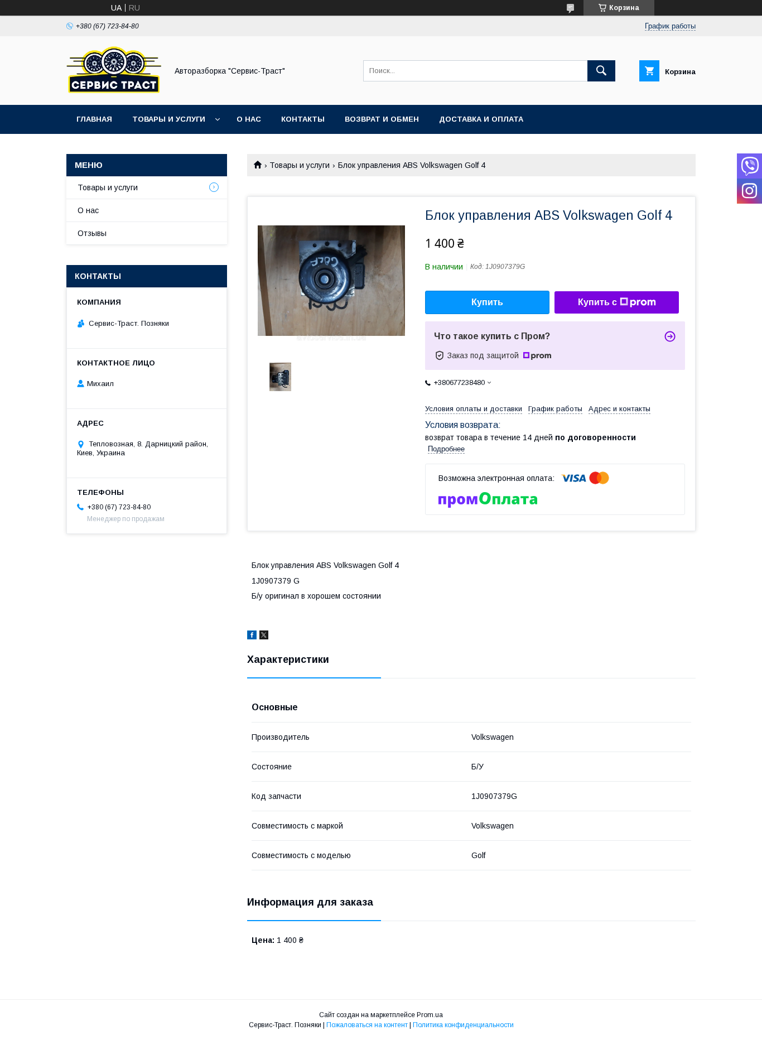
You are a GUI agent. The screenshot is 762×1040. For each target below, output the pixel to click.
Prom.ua (430, 1015)
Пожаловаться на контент (367, 1025)
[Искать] (601, 70)
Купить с (597, 302)
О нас (249, 119)
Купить (487, 302)
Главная (94, 119)
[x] (263, 636)
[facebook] (252, 636)
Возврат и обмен (382, 119)
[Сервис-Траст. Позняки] (113, 90)
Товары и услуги (168, 119)
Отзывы (92, 233)
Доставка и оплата (481, 119)
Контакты (303, 119)
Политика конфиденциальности (463, 1025)
